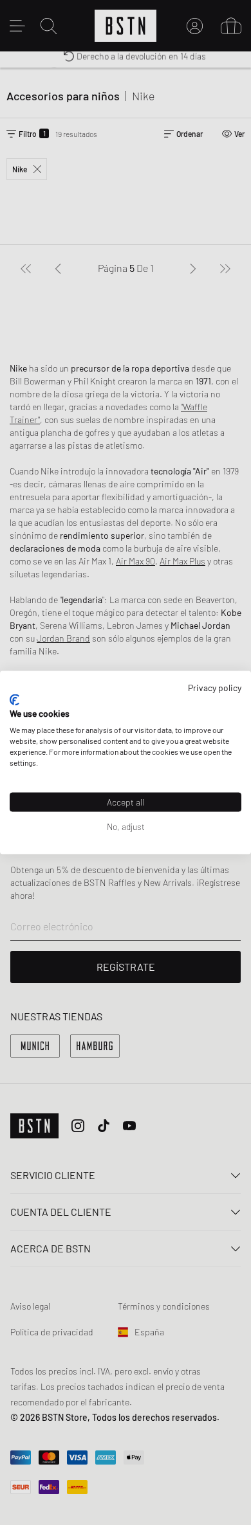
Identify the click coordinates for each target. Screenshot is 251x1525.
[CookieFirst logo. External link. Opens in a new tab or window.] (14, 699)
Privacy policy (214, 687)
